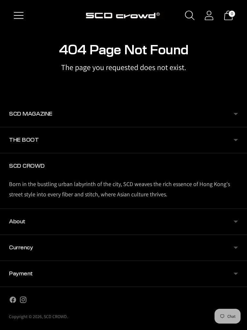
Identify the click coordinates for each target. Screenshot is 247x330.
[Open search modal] (190, 15)
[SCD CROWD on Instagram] (23, 301)
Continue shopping (124, 83)
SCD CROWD (55, 316)
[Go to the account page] (209, 15)
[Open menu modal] (19, 15)
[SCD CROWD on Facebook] (13, 301)
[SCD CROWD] (123, 15)
